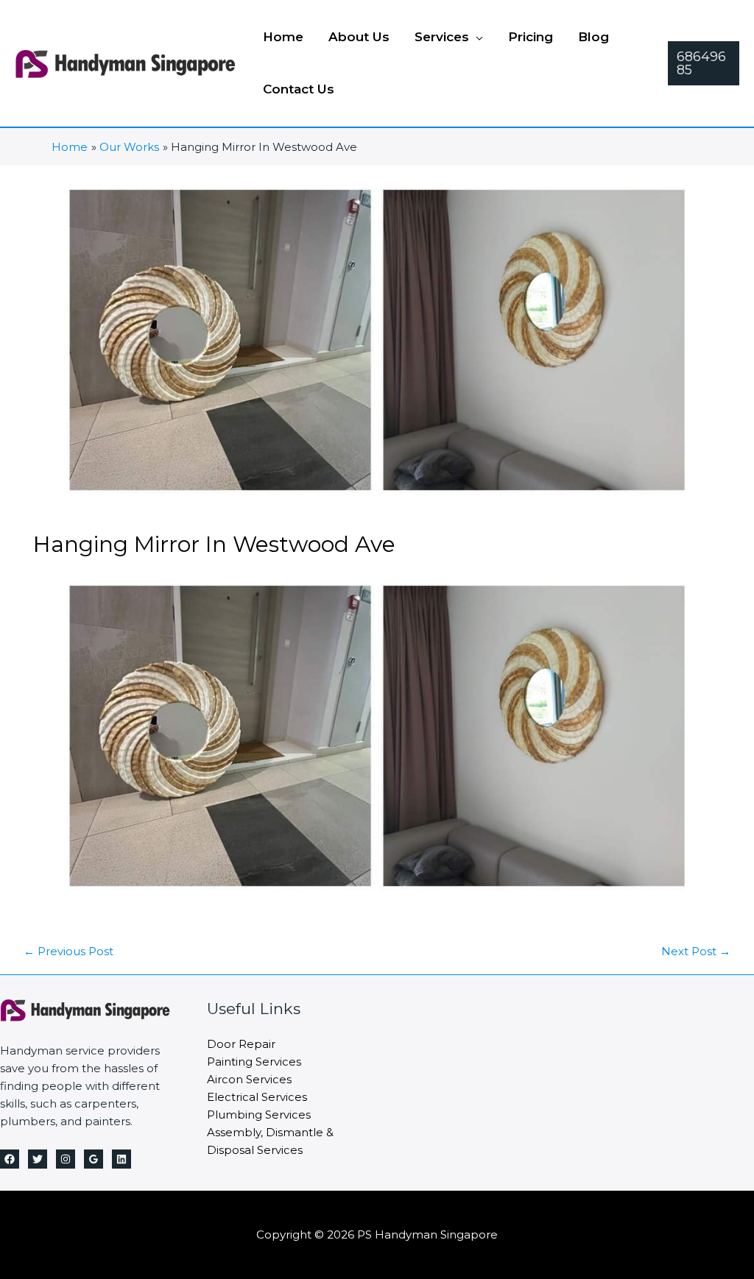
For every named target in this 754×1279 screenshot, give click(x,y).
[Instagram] (65, 1159)
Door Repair (241, 1044)
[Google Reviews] (93, 1159)
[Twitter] (37, 1159)
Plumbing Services (259, 1115)
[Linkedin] (121, 1159)
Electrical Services (257, 1097)
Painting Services (254, 1062)
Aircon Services (249, 1079)
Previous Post (68, 951)
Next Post (695, 951)
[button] (476, 36)
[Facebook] (9, 1159)
